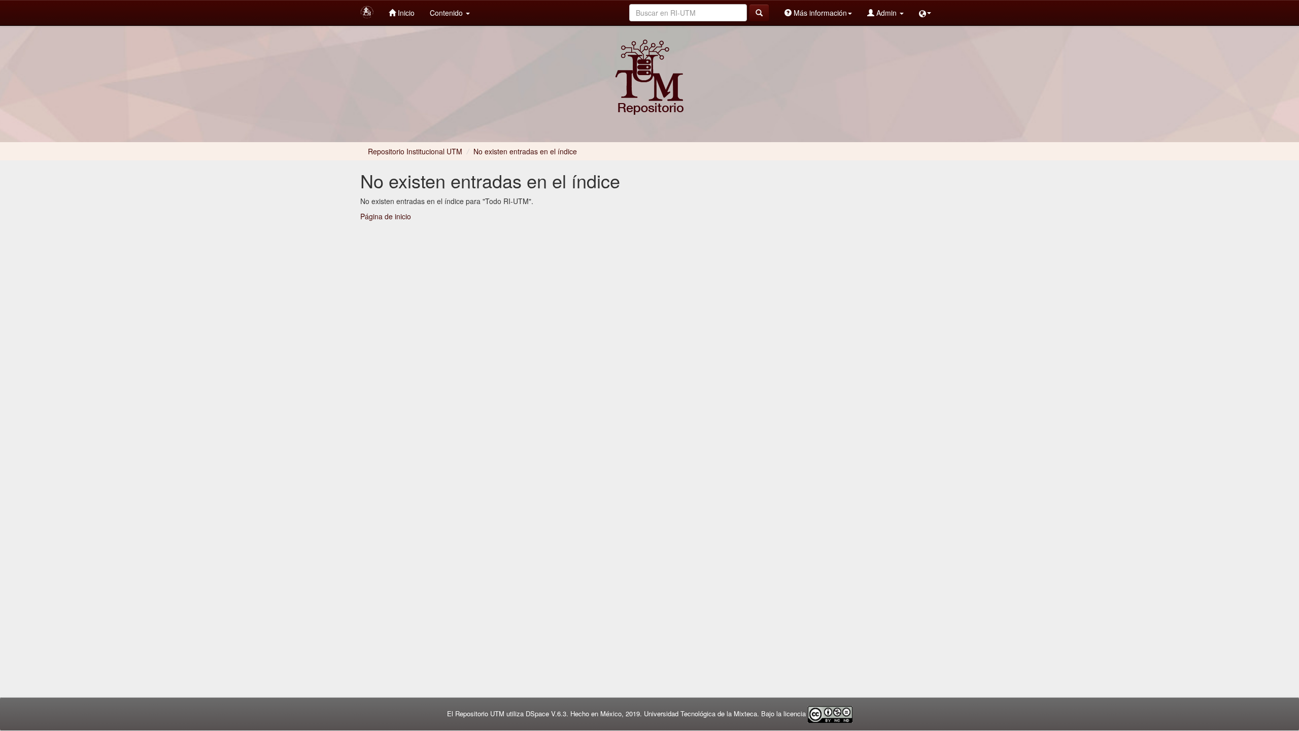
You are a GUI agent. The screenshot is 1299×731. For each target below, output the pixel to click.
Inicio (405, 13)
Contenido (447, 13)
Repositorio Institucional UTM (415, 151)
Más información (819, 13)
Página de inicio (385, 216)
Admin (886, 13)
